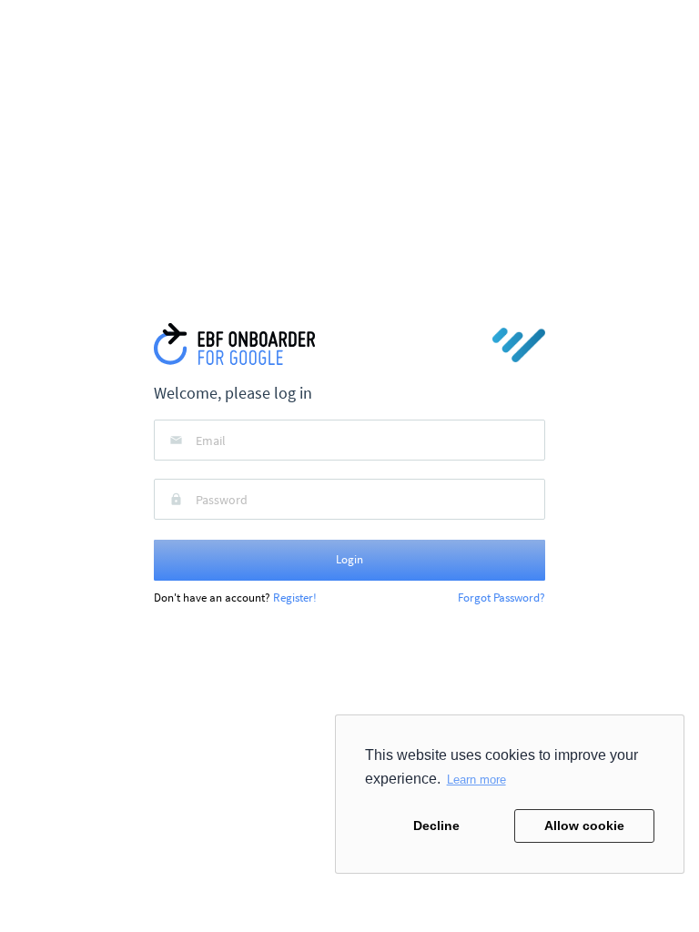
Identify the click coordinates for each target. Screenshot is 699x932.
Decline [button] (436, 825)
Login (349, 559)
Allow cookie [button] (584, 825)
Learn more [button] (476, 779)
